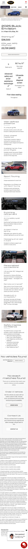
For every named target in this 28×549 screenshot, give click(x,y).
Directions (13, 7)
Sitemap (15, 531)
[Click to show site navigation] (26, 7)
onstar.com (20, 474)
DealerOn (11, 531)
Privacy (19, 531)
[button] (5, 7)
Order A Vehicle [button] (19, 360)
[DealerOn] (4, 529)
